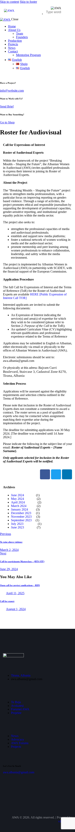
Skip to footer (28, 1)
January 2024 (19, 509)
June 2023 (17, 527)
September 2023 (21, 520)
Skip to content (9, 1)
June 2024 (17, 495)
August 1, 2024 (16, 609)
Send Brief (7, 106)
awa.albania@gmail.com (18, 772)
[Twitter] (56, 474)
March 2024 (18, 506)
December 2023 (21, 513)
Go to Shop (7, 122)
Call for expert (7, 601)
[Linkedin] (67, 474)
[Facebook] (45, 474)
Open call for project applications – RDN (20, 585)
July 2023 (17, 523)
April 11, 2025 (15, 593)
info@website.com (12, 90)
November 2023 (21, 516)
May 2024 (18, 498)
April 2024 (18, 502)
